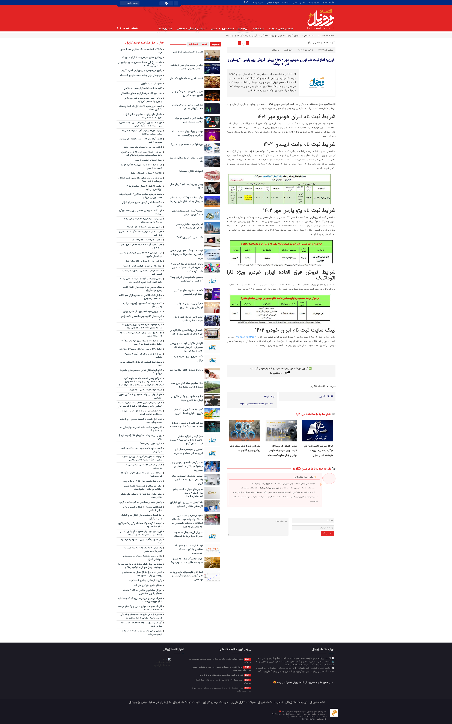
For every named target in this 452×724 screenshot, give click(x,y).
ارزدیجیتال (242, 29)
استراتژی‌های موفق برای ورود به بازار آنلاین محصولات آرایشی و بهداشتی (186, 575)
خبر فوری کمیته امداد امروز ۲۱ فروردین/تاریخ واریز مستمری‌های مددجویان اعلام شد (141, 153)
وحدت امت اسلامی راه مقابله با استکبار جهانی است (141, 363)
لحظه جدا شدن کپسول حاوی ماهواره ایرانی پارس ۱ (142, 204)
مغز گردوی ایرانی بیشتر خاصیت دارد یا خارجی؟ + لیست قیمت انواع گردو (186, 439)
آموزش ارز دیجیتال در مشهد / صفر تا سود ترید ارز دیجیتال (188, 534)
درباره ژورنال (313, 2)
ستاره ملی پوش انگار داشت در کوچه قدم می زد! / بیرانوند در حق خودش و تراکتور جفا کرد (140, 565)
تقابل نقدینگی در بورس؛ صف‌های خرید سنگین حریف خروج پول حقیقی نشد (221, 689)
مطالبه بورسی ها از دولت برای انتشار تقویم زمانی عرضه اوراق (142, 289)
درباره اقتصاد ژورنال (296, 702)
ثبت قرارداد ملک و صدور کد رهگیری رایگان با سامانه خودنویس (188, 549)
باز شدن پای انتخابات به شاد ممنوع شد (144, 261)
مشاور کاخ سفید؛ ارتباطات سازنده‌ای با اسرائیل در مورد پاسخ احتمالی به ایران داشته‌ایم (141, 616)
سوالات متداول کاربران (243, 702)
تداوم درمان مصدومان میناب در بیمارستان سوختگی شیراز (142, 557)
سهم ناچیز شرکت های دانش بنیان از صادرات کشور (188, 319)
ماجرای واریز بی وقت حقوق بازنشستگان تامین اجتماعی (140, 396)
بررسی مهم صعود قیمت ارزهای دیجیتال (144, 227)
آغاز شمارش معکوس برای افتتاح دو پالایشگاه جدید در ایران (141, 517)
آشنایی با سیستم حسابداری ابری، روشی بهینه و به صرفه (188, 451)
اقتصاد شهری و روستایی (222, 29)
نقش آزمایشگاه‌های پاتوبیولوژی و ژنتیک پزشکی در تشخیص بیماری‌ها (187, 466)
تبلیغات (285, 2)
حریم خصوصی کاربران (215, 702)
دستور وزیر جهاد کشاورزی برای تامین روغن (142, 311)
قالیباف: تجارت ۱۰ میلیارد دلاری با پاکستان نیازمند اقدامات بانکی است (140, 608)
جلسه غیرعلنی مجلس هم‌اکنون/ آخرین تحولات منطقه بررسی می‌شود (140, 196)
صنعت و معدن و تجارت (281, 29)
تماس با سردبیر (298, 2)
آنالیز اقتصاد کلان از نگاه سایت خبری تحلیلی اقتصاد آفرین (187, 411)
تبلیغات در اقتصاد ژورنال (186, 702)
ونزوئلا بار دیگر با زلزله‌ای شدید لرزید (145, 580)
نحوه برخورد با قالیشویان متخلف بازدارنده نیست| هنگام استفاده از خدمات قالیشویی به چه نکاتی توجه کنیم (187, 521)
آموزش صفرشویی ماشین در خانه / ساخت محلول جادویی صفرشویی (142, 592)
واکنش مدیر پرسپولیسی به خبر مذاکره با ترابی (140, 502)
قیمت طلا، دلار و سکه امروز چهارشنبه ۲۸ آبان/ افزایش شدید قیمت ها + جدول (141, 342)
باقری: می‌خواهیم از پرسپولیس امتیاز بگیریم (141, 70)
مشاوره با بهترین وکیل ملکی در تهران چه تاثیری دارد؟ (187, 398)
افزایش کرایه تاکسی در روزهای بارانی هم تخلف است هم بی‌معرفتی (140, 297)
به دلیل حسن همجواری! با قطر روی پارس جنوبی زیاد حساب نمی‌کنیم (143, 99)
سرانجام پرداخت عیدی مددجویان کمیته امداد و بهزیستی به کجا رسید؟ (140, 179)
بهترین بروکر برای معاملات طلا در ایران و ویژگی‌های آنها (187, 133)
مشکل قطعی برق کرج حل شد (148, 585)
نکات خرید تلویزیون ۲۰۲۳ (190, 237)
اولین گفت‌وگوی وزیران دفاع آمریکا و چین (142, 481)
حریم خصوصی (272, 2)
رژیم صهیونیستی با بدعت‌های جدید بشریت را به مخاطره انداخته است (141, 412)
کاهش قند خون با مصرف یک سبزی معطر (142, 147)
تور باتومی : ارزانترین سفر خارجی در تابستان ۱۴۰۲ (189, 226)
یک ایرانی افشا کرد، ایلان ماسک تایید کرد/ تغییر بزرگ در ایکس (142, 549)
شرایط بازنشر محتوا (160, 702)
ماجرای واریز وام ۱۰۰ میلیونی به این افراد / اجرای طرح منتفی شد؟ (142, 116)
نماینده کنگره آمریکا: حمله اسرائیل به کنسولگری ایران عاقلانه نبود (140, 525)
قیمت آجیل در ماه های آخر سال (186, 78)
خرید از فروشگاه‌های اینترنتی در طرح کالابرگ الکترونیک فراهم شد (186, 333)
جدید (205, 44)
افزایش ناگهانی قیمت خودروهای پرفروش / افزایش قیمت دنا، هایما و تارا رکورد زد (186, 347)
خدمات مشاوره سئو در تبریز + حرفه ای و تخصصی (187, 292)
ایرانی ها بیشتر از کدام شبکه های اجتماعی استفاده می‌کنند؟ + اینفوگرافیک (142, 487)
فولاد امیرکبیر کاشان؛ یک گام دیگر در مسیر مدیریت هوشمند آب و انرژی (318, 450)
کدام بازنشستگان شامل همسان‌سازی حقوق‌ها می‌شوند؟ (141, 372)
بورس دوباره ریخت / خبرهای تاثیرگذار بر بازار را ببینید (140, 437)
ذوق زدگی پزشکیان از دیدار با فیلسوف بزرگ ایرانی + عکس (142, 508)
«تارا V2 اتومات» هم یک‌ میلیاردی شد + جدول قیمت (141, 51)
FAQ (246, 2)
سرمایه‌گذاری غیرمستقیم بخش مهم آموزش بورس (187, 212)
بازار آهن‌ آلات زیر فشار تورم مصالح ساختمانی (141, 93)
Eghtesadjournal (309, 719)
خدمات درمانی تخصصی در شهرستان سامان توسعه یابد (142, 272)
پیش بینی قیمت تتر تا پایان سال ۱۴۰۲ (186, 186)
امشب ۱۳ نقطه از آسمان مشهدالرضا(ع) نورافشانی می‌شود (144, 187)
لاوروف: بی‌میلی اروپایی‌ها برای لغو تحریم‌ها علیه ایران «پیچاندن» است (140, 600)
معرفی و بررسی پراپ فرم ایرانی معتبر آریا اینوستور (187, 106)
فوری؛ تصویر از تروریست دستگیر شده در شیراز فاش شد (140, 233)
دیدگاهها (193, 44)
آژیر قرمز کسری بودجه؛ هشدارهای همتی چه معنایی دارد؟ (141, 624)
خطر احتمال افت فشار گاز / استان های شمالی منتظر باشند (141, 496)
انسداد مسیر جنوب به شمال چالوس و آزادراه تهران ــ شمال (141, 474)
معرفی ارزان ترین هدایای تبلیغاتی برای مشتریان (190, 305)
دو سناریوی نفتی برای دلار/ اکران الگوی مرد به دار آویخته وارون (141, 334)
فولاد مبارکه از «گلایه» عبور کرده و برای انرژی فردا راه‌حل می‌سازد (223, 681)
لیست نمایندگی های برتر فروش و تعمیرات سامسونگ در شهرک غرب (186, 254)
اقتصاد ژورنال (328, 2)
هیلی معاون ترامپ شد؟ (151, 443)
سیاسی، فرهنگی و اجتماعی (191, 29)
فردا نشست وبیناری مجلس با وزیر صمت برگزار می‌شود (140, 212)
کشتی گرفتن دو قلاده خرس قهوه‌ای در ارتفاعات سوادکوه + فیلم (140, 140)
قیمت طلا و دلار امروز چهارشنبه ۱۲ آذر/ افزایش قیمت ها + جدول (141, 166)
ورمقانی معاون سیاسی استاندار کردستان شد (141, 57)
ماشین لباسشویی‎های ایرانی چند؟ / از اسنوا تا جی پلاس (186, 279)
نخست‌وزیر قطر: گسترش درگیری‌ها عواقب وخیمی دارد (142, 305)
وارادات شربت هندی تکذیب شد (186, 370)
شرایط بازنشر (257, 2)
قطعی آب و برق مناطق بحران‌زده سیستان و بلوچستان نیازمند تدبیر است (142, 574)
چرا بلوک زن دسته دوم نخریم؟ (187, 144)
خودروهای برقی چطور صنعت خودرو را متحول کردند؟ (141, 77)
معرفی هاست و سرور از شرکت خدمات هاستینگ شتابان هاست (186, 425)
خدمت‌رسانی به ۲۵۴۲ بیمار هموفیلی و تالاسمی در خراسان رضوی (140, 254)
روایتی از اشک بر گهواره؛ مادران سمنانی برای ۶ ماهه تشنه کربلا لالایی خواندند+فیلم (141, 280)
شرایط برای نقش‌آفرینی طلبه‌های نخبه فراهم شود (141, 318)
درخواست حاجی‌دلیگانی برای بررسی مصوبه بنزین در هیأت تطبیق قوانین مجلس (142, 458)
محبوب (216, 44)
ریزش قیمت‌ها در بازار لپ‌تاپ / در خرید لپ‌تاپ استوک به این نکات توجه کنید (187, 267)
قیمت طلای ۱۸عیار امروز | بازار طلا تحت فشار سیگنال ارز (141, 450)
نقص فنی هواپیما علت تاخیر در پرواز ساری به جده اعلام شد (141, 429)
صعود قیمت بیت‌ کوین (151, 83)
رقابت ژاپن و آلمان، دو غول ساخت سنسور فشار (189, 120)
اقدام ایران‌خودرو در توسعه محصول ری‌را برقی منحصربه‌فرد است (141, 421)
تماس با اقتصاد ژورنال (270, 702)
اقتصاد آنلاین (317, 386)
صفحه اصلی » (308, 35)
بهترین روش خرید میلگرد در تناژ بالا (186, 159)
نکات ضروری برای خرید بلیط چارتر (188, 358)
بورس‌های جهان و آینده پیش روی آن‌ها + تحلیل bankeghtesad (188, 493)
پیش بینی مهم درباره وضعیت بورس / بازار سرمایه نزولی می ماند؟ (143, 220)
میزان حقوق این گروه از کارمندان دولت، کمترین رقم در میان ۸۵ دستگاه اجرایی (140, 124)
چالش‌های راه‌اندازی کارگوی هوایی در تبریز (142, 266)
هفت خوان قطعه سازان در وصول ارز (145, 390)
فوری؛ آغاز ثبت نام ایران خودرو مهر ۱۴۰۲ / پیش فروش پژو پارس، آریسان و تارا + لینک (281, 62)
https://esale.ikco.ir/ (245, 337)
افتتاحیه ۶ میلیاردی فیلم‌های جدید (146, 173)
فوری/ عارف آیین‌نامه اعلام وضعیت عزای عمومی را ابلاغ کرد (140, 246)
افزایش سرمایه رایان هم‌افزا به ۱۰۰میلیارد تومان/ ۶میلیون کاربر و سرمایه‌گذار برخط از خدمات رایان (140, 404)
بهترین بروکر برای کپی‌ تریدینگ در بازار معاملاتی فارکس (186, 67)
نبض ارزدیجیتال (138, 702)
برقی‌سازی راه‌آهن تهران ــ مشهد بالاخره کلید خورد (141, 541)
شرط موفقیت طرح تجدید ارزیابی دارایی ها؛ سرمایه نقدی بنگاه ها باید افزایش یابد (142, 326)
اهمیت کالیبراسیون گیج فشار (188, 52)
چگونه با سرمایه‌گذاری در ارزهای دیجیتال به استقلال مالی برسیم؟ (186, 199)
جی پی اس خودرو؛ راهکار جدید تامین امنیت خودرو (187, 93)
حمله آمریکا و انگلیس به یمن (148, 160)
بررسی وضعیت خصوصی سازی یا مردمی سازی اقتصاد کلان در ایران (187, 479)
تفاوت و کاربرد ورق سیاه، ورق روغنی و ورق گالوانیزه (223, 674)
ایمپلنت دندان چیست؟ (191, 171)
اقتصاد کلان (258, 29)
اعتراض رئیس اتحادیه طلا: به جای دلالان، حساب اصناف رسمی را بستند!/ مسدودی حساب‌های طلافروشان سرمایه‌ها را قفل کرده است (141, 382)
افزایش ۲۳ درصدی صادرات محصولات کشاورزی (140, 349)
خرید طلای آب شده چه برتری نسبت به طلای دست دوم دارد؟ (187, 560)
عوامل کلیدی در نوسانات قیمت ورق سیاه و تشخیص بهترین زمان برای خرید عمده (282, 450)
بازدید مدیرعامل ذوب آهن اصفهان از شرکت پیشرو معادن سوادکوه (142, 132)
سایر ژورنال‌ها (165, 29)
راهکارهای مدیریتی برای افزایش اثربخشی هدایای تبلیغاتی (186, 504)
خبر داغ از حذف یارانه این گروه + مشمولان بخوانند (142, 355)
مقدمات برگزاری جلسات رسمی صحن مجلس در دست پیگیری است (140, 64)
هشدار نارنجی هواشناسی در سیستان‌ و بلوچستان (144, 466)
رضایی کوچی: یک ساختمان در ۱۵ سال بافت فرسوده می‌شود (142, 632)
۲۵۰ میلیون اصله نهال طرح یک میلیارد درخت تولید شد (187, 385)
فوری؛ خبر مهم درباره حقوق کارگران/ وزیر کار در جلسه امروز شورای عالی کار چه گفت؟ (141, 533)
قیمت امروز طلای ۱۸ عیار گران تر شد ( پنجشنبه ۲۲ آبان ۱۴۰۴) (140, 108)
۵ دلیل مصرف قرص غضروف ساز (147, 240)
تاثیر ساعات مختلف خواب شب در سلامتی (142, 88)
